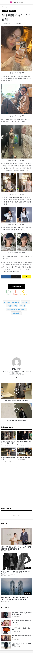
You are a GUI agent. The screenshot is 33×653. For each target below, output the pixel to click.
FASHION (9, 7)
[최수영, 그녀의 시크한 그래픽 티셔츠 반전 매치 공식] (8, 435)
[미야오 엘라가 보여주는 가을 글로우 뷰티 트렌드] (6, 623)
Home (4, 7)
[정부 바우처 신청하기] (26, 276)
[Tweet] (16, 276)
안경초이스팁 (13, 306)
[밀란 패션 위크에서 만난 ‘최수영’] (24, 435)
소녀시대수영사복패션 (12, 302)
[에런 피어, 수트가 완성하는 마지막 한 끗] (6, 638)
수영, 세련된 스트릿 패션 (23, 457)
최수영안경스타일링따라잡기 (17, 309)
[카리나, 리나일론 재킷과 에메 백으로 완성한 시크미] (6, 645)
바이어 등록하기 (16, 286)
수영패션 (25, 302)
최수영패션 (16, 313)
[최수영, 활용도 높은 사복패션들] (8, 452)
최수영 (23, 306)
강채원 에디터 (7, 23)
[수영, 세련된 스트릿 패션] (24, 452)
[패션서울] (16, 2)
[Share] (6, 276)
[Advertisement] (16, 336)
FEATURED (12, 10)
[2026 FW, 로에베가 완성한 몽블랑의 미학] (6, 630)
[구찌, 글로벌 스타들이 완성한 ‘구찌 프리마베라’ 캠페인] (6, 615)
